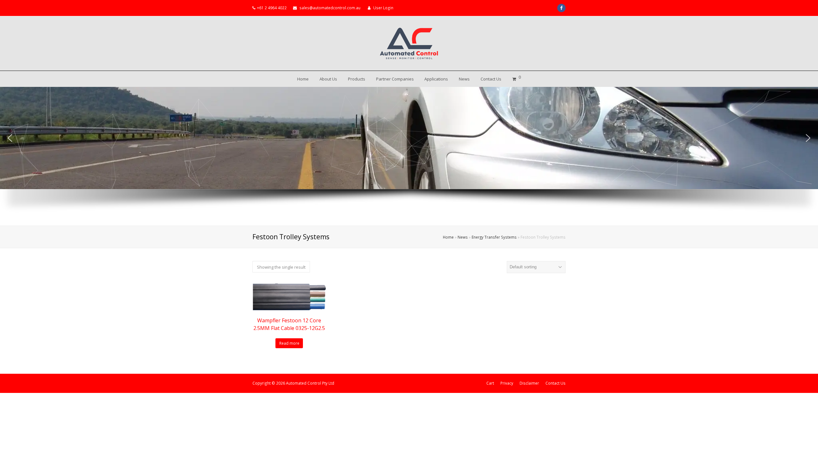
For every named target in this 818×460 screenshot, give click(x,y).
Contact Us (555, 383)
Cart (490, 383)
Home (448, 237)
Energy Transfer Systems (494, 237)
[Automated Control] (409, 43)
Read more (289, 343)
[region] (409, 156)
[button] (10, 138)
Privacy (506, 383)
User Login (383, 8)
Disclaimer (529, 383)
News (463, 237)
